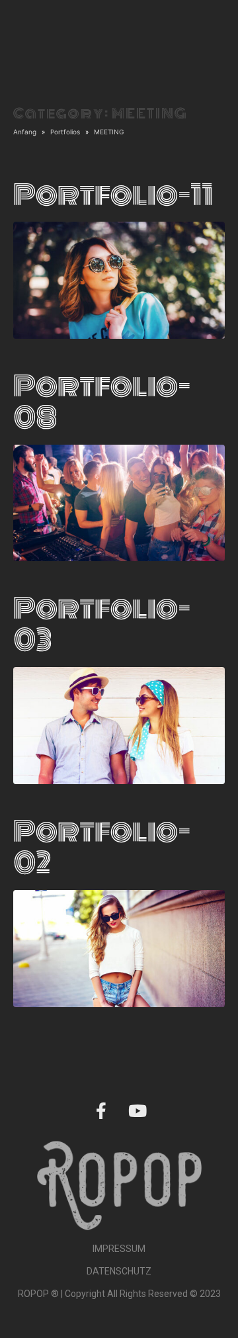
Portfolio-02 (101, 847)
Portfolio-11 (113, 195)
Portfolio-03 (101, 624)
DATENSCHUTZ (119, 1271)
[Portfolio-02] (119, 947)
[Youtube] (137, 1111)
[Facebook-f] (101, 1111)
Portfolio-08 (101, 402)
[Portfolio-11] (119, 279)
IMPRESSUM (119, 1248)
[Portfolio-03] (119, 724)
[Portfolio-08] (119, 501)
